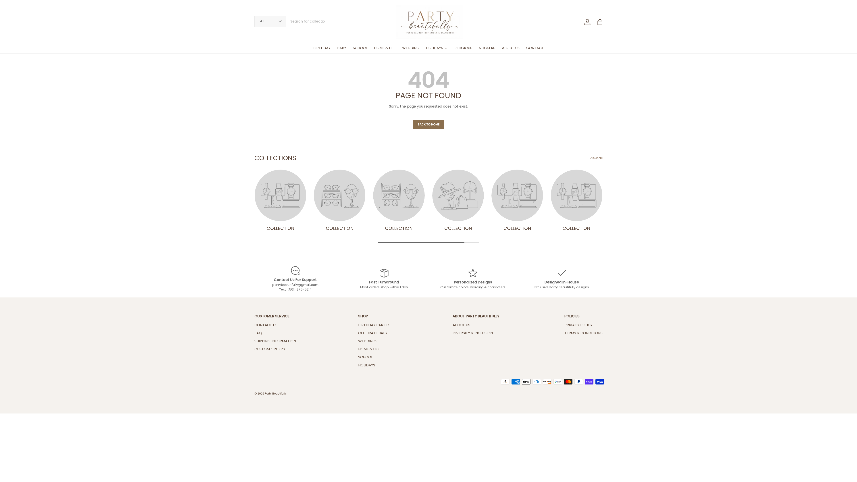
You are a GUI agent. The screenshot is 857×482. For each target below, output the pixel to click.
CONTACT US (265, 325)
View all (596, 158)
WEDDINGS (367, 341)
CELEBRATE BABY (372, 333)
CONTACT (535, 47)
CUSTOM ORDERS (269, 349)
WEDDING (410, 47)
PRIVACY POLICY (578, 325)
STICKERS (487, 47)
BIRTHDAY (322, 47)
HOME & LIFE (384, 47)
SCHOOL (360, 47)
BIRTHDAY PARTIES (374, 325)
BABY (341, 47)
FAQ (258, 333)
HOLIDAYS (434, 47)
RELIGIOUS (463, 47)
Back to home (428, 124)
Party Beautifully (276, 393)
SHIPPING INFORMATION (275, 341)
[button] (600, 22)
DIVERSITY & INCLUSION (473, 333)
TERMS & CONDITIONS (583, 333)
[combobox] (312, 21)
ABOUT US (511, 47)
